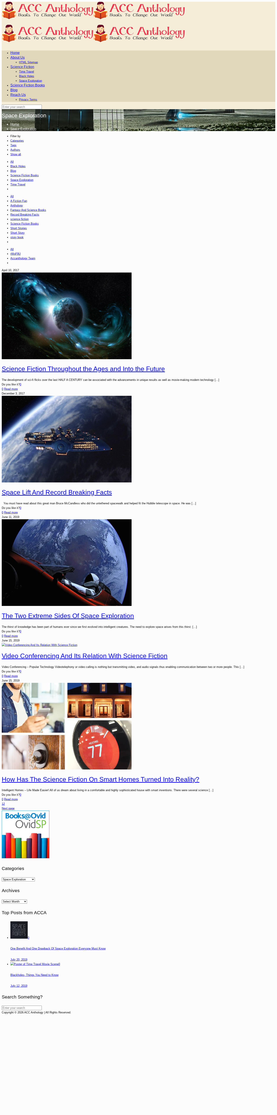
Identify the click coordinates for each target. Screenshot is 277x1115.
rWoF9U (15, 253)
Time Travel (17, 184)
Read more (11, 389)
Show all (15, 154)
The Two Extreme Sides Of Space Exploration (68, 615)
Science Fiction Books (24, 175)
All (12, 161)
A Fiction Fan (18, 201)
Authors (15, 149)
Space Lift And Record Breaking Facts (57, 492)
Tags (13, 145)
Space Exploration (23, 129)
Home (14, 124)
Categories (17, 140)
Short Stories (18, 228)
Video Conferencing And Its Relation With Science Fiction (84, 655)
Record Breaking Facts (24, 214)
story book (17, 237)
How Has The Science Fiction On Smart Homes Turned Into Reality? (100, 779)
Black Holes (18, 166)
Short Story (17, 232)
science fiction (19, 219)
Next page (8, 808)
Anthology (16, 205)
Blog (13, 170)
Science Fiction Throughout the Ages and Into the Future (83, 368)
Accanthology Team (22, 258)
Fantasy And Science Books (28, 210)
